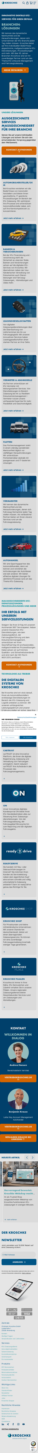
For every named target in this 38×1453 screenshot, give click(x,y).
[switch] (33, 1450)
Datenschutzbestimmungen (26, 717)
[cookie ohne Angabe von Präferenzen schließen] (35, 714)
